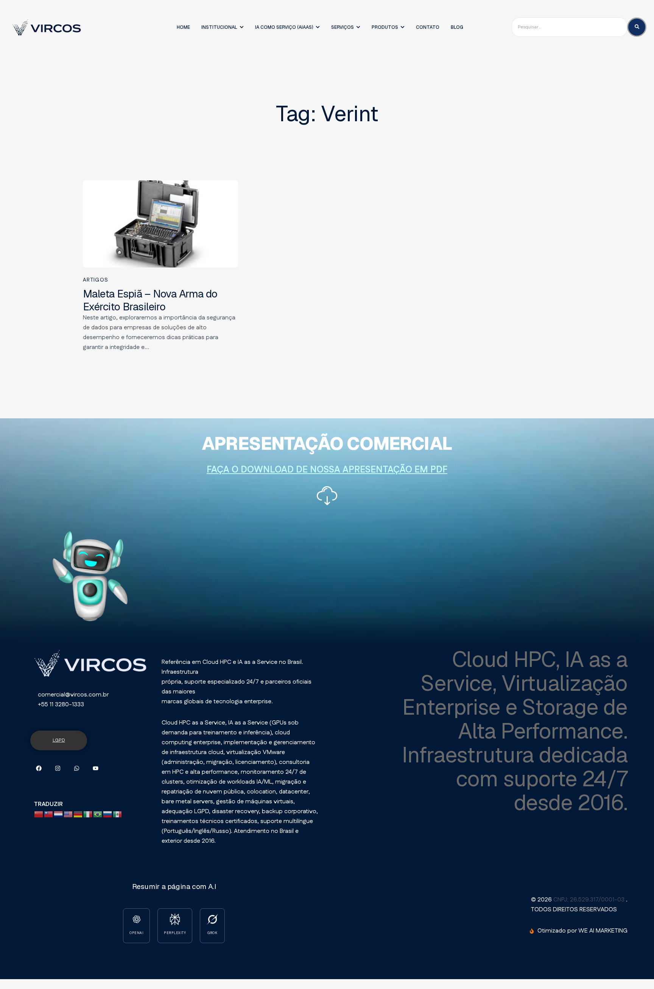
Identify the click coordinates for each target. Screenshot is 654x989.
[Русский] (108, 814)
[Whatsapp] (76, 768)
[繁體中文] (49, 814)
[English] (68, 814)
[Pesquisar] (636, 27)
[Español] (118, 814)
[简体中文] (39, 814)
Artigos (95, 280)
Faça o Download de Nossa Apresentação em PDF (327, 469)
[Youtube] (95, 768)
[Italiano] (88, 814)
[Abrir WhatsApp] (631, 969)
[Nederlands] (59, 814)
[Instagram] (57, 768)
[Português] (98, 814)
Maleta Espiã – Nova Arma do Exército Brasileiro (150, 300)
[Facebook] (38, 768)
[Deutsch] (78, 814)
